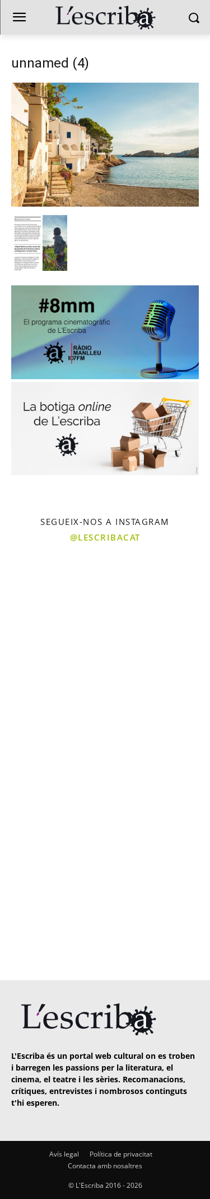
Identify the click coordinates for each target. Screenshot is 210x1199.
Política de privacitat (121, 1154)
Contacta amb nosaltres (105, 1166)
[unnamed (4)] (105, 203)
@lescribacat (105, 537)
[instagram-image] (51, 601)
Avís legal (64, 1154)
